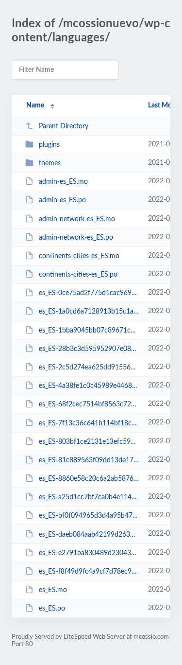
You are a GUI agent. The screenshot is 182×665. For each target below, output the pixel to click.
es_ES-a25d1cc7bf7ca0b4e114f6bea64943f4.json (89, 497)
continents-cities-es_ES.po (78, 274)
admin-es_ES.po (62, 200)
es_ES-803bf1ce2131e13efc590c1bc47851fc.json (89, 441)
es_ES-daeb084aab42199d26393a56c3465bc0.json (89, 534)
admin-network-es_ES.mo (77, 219)
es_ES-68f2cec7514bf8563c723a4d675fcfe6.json (89, 404)
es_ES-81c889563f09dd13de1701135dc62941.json (89, 460)
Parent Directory (63, 126)
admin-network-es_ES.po (76, 237)
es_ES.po (52, 608)
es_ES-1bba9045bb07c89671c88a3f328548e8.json (89, 330)
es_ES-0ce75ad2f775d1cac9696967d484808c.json (89, 293)
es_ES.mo (53, 590)
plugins (49, 144)
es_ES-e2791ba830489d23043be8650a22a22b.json (89, 553)
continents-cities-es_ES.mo (79, 256)
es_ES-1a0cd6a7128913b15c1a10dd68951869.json (89, 311)
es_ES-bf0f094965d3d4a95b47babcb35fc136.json (89, 515)
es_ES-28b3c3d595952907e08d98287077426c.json (89, 349)
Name (35, 105)
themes (50, 163)
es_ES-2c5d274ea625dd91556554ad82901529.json (89, 367)
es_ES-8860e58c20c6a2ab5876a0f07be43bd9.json (89, 478)
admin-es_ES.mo (63, 181)
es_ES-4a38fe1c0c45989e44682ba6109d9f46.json (89, 386)
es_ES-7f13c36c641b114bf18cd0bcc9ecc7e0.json (89, 423)
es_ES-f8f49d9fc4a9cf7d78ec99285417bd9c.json (89, 571)
